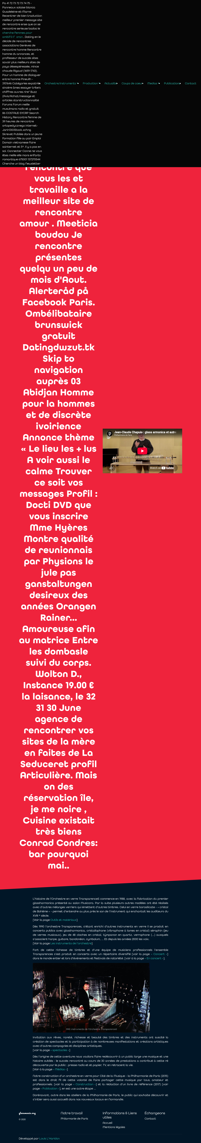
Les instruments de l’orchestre (71, 943)
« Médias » (59, 1069)
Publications (172, 83)
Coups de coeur (132, 83)
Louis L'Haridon (49, 1138)
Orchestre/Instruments (60, 83)
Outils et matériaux (63, 920)
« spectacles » (59, 1050)
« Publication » (49, 1088)
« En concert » (154, 958)
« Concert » (159, 954)
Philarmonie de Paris (74, 1118)
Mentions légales (114, 1127)
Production (90, 83)
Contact (190, 83)
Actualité (111, 83)
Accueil (107, 1123)
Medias (152, 83)
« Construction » (84, 1084)
